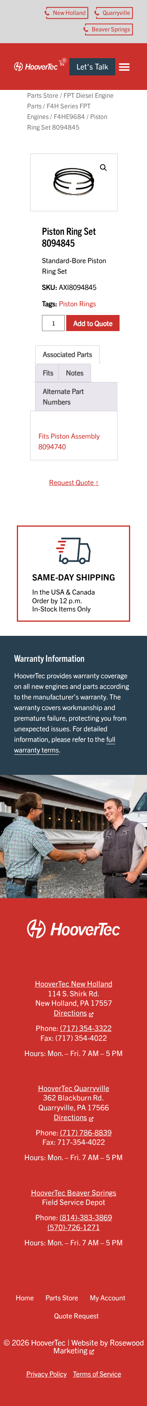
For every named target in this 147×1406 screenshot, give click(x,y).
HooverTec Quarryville (73, 1088)
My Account (107, 1297)
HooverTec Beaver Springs (73, 1193)
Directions (70, 1013)
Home (25, 1297)
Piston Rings (77, 303)
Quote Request (76, 1315)
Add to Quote (93, 323)
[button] (124, 66)
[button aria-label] (67, 13)
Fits (43, 436)
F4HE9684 (69, 116)
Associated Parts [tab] (67, 354)
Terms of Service (97, 1374)
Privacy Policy (46, 1374)
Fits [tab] (48, 372)
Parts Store (42, 95)
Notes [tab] (74, 372)
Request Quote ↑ (74, 482)
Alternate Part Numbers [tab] (63, 396)
